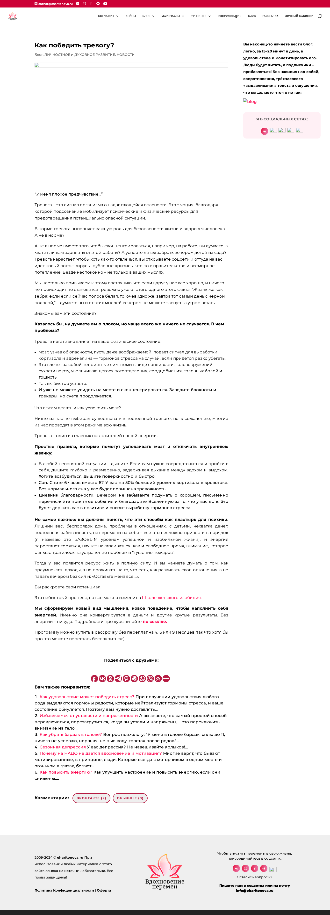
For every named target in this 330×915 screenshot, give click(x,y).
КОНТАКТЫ (106, 16)
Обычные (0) (130, 798)
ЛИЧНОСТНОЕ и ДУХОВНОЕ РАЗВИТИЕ (79, 54)
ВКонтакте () (91, 798)
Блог (39, 54)
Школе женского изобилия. (172, 597)
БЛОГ (146, 16)
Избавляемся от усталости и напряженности (89, 715)
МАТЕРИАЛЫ (170, 16)
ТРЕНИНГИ (199, 16)
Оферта (104, 890)
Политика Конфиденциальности (64, 890)
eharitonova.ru (70, 857)
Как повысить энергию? (66, 772)
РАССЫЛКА (270, 16)
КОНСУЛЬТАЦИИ (230, 16)
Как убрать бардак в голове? (71, 734)
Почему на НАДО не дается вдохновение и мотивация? (101, 753)
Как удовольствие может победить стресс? (87, 696)
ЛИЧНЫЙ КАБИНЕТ (299, 16)
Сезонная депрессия (63, 747)
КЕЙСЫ (130, 16)
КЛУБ (252, 16)
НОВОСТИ (126, 54)
